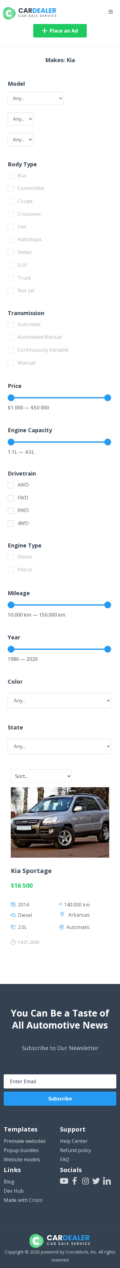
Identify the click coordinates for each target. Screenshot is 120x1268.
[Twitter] (96, 1181)
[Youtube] (64, 1181)
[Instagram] (85, 1181)
